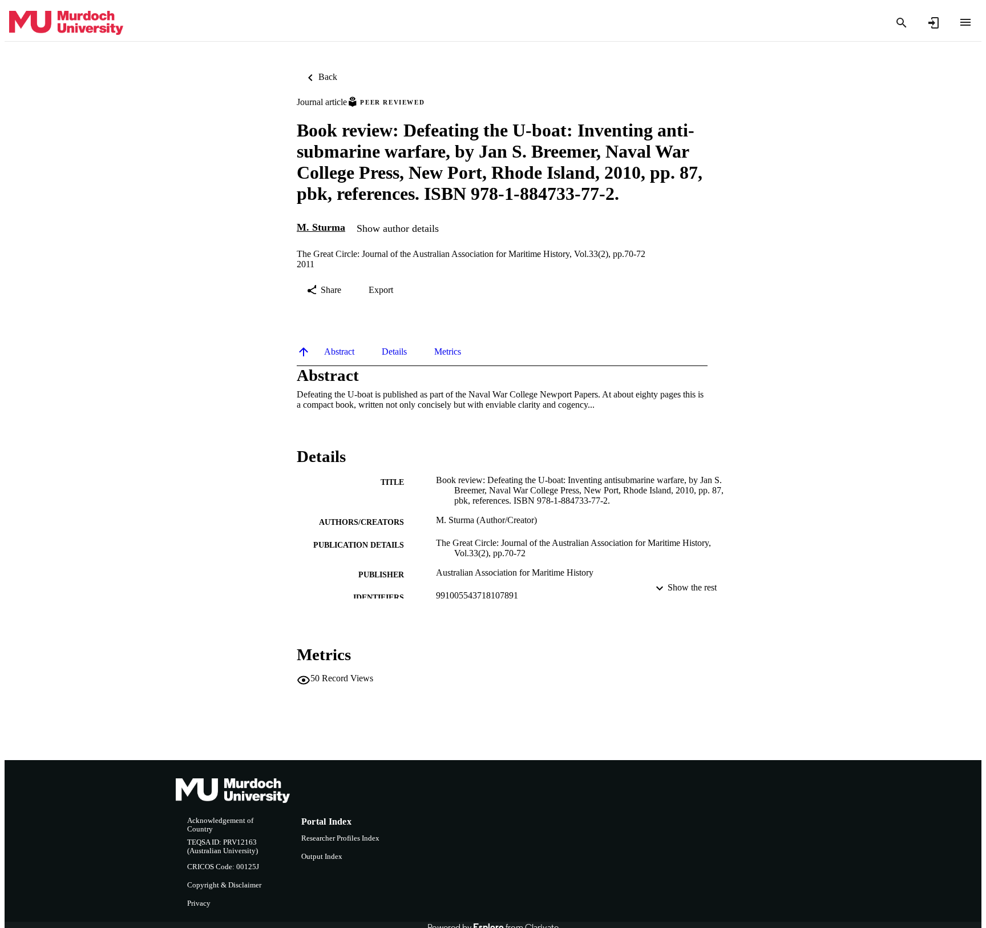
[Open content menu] (965, 22)
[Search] (901, 22)
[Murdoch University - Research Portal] (66, 23)
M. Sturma (321, 227)
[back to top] (303, 352)
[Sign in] (933, 22)
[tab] (339, 351)
